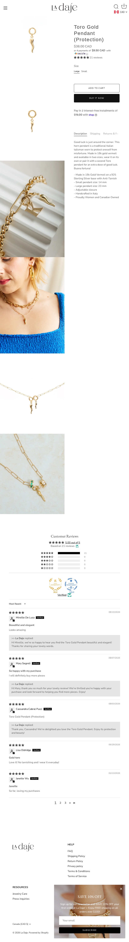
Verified (62, 595)
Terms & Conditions (79, 871)
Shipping (95, 133)
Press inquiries (21, 899)
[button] (97, 52)
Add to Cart (96, 88)
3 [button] (65, 803)
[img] (16, 612)
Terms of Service (77, 876)
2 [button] (60, 803)
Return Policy (75, 861)
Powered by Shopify (38, 932)
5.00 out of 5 (72, 542)
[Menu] (5, 8)
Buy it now (96, 98)
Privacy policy (75, 866)
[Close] (121, 888)
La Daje (24, 932)
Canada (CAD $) (20, 924)
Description (80, 133)
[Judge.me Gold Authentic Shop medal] (55, 584)
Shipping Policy (76, 856)
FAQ (70, 851)
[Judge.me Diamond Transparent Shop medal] (71, 584)
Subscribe (90, 930)
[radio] (76, 72)
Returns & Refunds (114, 133)
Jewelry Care (20, 894)
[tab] (82, 134)
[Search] (116, 6)
